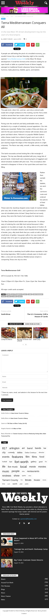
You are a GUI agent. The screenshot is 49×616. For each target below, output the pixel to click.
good (41, 462)
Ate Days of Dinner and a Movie (24, 340)
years (26, 484)
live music (13, 466)
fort (10, 462)
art (23, 448)
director (41, 452)
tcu (22, 480)
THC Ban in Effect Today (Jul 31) (17, 423)
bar (45, 448)
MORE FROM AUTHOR (32, 324)
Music (3, 593)
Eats (3, 18)
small (9, 296)
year (21, 484)
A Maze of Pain (16, 428)
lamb (29, 294)
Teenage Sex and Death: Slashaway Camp (31, 549)
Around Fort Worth (7, 582)
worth (15, 484)
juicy (25, 294)
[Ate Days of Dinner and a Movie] (24, 332)
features (17, 457)
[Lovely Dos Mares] (8, 332)
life (3, 466)
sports (24, 475)
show (16, 475)
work (8, 484)
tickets (44, 480)
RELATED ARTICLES (16, 324)
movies (42, 466)
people (16, 471)
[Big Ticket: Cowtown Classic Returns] (7, 563)
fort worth (21, 462)
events (5, 456)
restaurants (33, 471)
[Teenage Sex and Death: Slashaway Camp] (7, 552)
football (4, 462)
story (29, 475)
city (4, 452)
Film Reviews (5, 586)
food (41, 456)
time (3, 484)
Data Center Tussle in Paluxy (19, 413)
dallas (19, 452)
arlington (14, 448)
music (5, 471)
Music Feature (6, 596)
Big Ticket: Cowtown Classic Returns (28, 560)
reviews (6, 475)
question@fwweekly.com (28, 519)
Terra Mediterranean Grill (16, 59)
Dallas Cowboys (30, 452)
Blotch (3, 579)
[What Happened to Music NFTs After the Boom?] (7, 541)
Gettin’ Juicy (36, 339)
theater (37, 480)
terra (14, 296)
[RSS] (24, 523)
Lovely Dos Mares (6, 339)
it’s (46, 462)
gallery (33, 462)
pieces (3, 296)
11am (8, 294)
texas (28, 479)
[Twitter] (29, 523)
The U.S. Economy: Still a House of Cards (37, 315)
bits (13, 294)
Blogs (3, 589)
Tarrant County (10, 480)
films (34, 456)
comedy (11, 452)
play (23, 471)
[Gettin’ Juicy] (40, 332)
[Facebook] (20, 523)
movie (32, 466)
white (20, 296)
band (30, 448)
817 (4, 448)
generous (19, 294)
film (28, 456)
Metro (3, 599)
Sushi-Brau (5, 314)
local (23, 466)
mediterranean (37, 294)
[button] (45, 3)
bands (38, 448)
